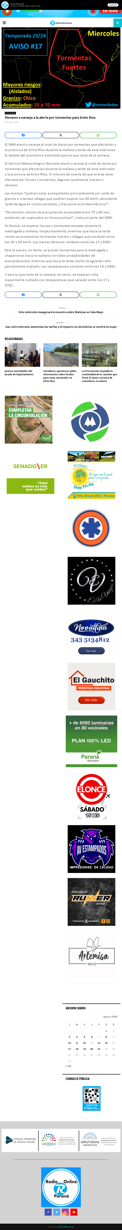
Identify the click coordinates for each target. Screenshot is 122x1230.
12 (84, 1043)
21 (99, 1049)
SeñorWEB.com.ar (66, 1226)
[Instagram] (65, 1212)
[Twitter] (56, 1212)
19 (84, 1049)
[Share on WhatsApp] (98, 135)
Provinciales (10, 113)
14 (99, 1043)
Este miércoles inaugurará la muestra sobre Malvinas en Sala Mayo (61, 312)
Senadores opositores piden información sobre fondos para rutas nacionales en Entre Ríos (59, 376)
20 (91, 1049)
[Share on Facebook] (23, 135)
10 (69, 1043)
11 (77, 1043)
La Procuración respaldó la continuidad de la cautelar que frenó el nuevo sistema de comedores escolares (99, 376)
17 (69, 1049)
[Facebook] (48, 1212)
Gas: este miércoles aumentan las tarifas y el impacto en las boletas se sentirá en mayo (61, 327)
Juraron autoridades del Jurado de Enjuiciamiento (19, 373)
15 (106, 1043)
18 (77, 1049)
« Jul (68, 1065)
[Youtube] (73, 1212)
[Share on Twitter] (60, 135)
